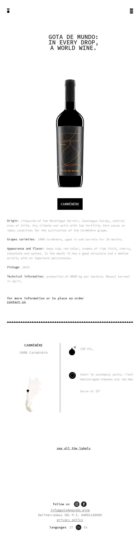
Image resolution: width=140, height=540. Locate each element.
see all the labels (73, 448)
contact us (16, 302)
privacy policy (70, 520)
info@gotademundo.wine (70, 510)
